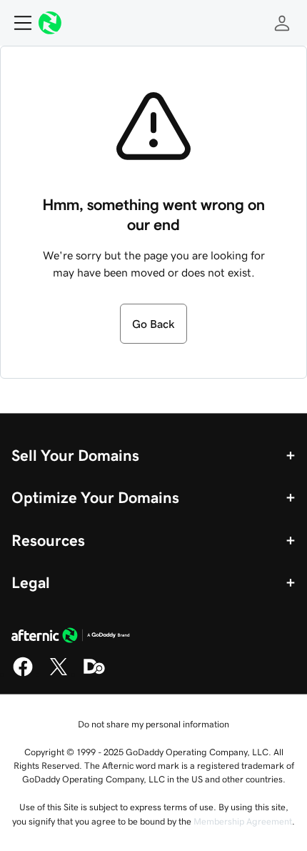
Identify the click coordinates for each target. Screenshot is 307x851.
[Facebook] (22, 674)
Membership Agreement (242, 821)
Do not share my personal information (153, 724)
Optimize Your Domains (95, 497)
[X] (58, 674)
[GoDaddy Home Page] (70, 637)
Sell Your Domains (75, 455)
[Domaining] (94, 674)
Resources (48, 540)
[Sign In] (282, 22)
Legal (30, 582)
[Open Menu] (17, 23)
